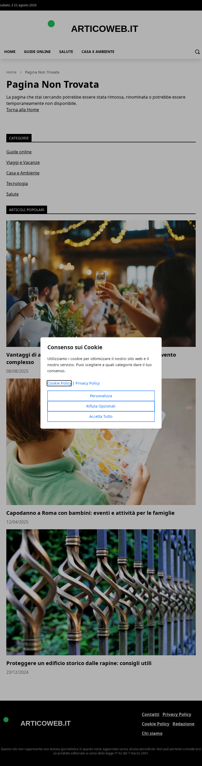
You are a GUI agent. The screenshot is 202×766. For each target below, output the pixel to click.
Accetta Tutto (100, 416)
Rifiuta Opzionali (100, 406)
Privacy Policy (87, 383)
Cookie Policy (59, 383)
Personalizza (101, 396)
